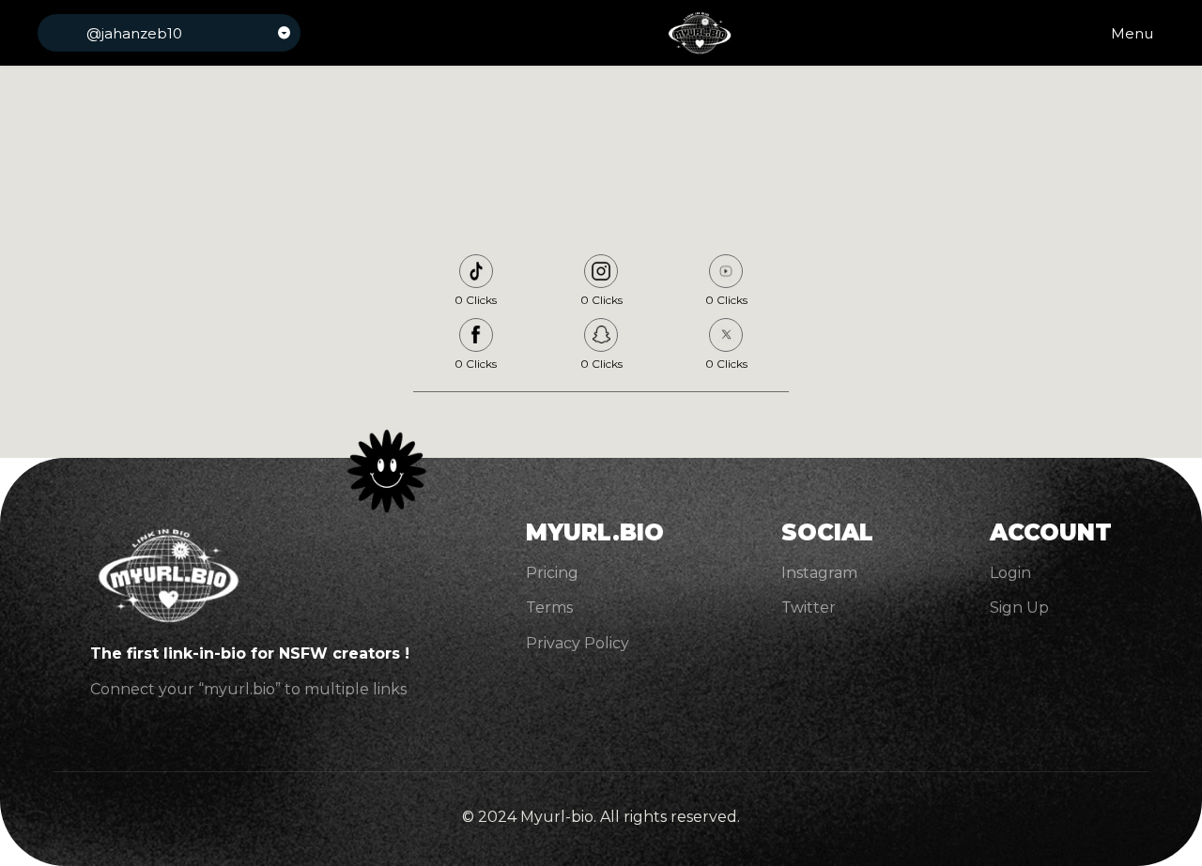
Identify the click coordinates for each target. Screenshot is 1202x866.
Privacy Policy (577, 643)
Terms (549, 607)
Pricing (552, 573)
